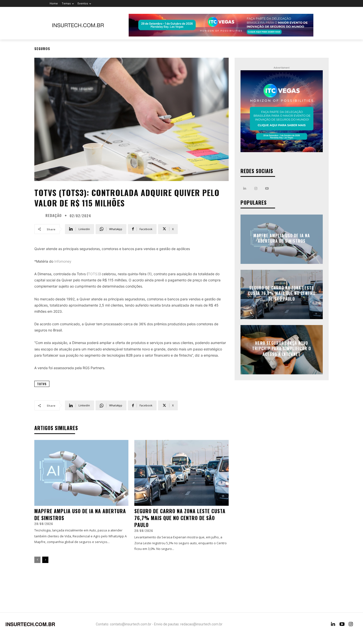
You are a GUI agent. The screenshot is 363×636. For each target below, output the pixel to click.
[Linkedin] (245, 188)
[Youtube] (267, 188)
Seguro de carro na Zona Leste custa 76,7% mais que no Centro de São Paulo (179, 517)
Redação (53, 215)
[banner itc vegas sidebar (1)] (282, 111)
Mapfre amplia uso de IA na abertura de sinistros (80, 514)
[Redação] (39, 215)
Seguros (42, 48)
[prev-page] (37, 560)
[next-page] (45, 560)
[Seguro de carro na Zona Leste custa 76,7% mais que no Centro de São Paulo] (181, 473)
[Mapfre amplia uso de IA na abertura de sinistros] (81, 473)
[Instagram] (256, 188)
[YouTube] (342, 624)
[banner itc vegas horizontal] (221, 25)
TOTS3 (94, 274)
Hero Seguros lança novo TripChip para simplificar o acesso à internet (281, 348)
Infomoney (62, 261)
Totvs (42, 384)
